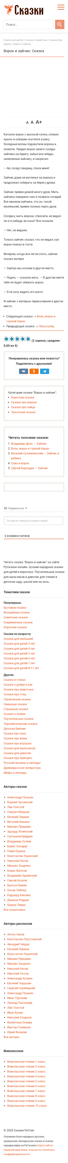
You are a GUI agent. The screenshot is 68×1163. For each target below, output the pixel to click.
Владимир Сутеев (19, 841)
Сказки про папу (15, 733)
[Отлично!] (28, 339)
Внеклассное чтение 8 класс (26, 1096)
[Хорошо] (22, 339)
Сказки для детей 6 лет (19, 658)
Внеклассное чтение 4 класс (26, 1076)
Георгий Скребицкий (21, 988)
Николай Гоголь (18, 973)
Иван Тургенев (17, 998)
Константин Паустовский (24, 939)
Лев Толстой (15, 807)
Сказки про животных (19, 689)
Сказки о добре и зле (18, 684)
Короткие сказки (22, 397)
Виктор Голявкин (19, 1027)
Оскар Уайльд (16, 890)
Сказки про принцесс (18, 758)
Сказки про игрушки (17, 743)
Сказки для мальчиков (19, 748)
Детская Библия (15, 728)
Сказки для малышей (18, 638)
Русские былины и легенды (22, 763)
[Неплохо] (17, 339)
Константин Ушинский (22, 856)
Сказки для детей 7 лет (19, 663)
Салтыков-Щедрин (20, 836)
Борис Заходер (17, 846)
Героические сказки (17, 699)
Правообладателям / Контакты (23, 1149)
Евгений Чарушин (19, 983)
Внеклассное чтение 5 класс (26, 1081)
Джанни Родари (18, 900)
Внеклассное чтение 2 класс (26, 1066)
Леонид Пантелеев (19, 1003)
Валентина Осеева (19, 1022)
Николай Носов (17, 861)
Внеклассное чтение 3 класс (26, 1071)
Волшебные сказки (17, 612)
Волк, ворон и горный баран (30, 448)
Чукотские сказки (23, 412)
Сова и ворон (20, 463)
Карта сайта (45, 1145)
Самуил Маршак (18, 812)
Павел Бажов (16, 851)
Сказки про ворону (24, 402)
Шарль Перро (16, 905)
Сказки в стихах (15, 679)
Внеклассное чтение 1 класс (26, 1061)
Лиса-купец (46, 326)
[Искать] (59, 24)
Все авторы (11, 1037)
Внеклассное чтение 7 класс (26, 1091)
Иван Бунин (15, 1012)
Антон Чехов (15, 934)
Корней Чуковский (19, 802)
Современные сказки (18, 622)
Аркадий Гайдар (18, 944)
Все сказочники (14, 909)
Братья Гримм (17, 885)
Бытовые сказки (15, 607)
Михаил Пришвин (19, 826)
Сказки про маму (15, 738)
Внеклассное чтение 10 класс (27, 1105)
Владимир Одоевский (22, 875)
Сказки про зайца (23, 407)
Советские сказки (16, 617)
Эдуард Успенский (19, 831)
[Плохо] (12, 339)
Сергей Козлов (17, 880)
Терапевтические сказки (20, 724)
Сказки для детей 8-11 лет (21, 668)
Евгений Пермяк (18, 817)
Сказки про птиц (15, 694)
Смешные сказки (15, 704)
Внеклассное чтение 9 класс (26, 1101)
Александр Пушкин (20, 797)
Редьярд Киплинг (19, 895)
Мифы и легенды (15, 772)
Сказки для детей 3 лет (19, 643)
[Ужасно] (6, 339)
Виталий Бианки (18, 822)
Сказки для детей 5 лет (19, 653)
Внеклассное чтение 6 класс (26, 1086)
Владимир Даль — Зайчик (29, 443)
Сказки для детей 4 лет (19, 648)
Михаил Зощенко (19, 865)
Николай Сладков (19, 1017)
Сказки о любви (14, 714)
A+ (39, 122)
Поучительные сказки (18, 718)
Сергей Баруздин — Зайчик (29, 468)
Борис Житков (17, 870)
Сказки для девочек (17, 753)
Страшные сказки (16, 709)
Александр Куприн (19, 978)
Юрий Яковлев (17, 1032)
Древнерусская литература (22, 768)
